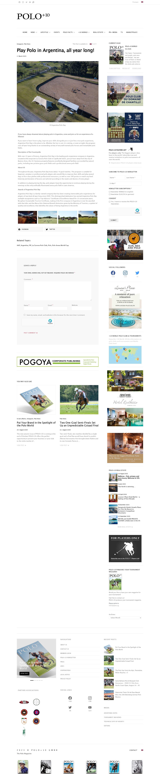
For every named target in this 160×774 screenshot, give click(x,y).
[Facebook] (19, 2)
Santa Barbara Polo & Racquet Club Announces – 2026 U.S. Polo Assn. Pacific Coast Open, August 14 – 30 (127, 683)
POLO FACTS (68, 32)
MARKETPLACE (131, 32)
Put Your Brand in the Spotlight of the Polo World (33, 666)
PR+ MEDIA (113, 32)
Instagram (20, 44)
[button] (21, 445)
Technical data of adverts (114, 721)
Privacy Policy (65, 678)
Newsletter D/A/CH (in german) (122, 194)
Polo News (27, 44)
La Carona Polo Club (39, 245)
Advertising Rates (110, 713)
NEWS (33, 32)
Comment (28, 279)
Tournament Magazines (112, 717)
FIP (30, 245)
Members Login (65, 653)
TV (122, 32)
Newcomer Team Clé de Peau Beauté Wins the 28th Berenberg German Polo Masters (128, 695)
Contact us (64, 649)
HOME (25, 32)
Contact (135, 2)
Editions (107, 725)
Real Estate (98, 32)
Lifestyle (44, 32)
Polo (49, 245)
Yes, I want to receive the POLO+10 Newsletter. (124, 203)
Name (26, 305)
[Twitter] (26, 2)
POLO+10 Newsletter (68, 657)
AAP (18, 245)
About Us (63, 644)
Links (62, 666)
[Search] (33, 2)
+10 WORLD (83, 32)
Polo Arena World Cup (60, 245)
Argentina (24, 245)
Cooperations (65, 670)
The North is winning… (126, 486)
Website (75, 305)
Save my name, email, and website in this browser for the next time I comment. (56, 315)
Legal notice (65, 674)
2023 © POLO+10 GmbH (37, 750)
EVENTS (57, 32)
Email (50, 305)
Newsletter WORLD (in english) (122, 191)
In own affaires (21, 418)
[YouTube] (29, 2)
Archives (112, 614)
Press (62, 661)
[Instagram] (22, 2)
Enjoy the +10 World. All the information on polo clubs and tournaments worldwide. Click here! (125, 341)
